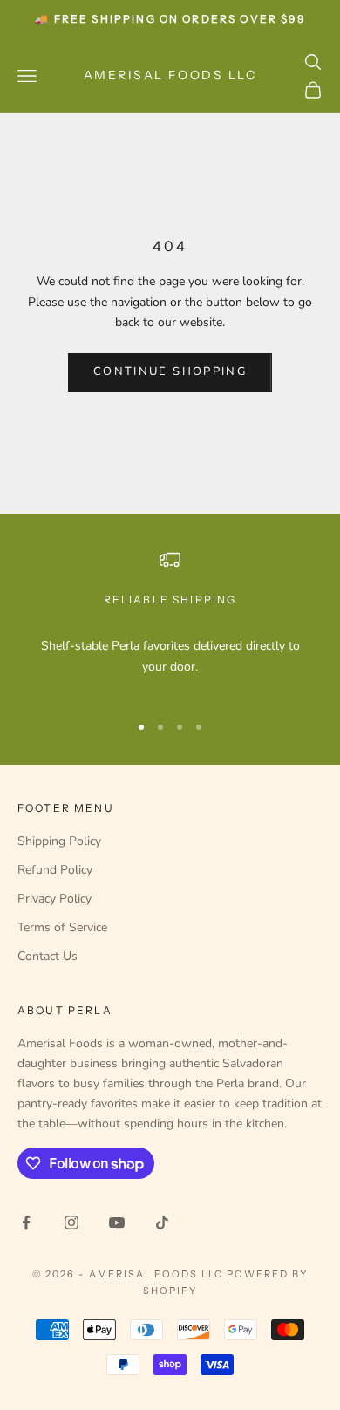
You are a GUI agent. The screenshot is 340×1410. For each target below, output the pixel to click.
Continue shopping (170, 371)
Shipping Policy (59, 841)
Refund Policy (54, 870)
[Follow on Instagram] (71, 1222)
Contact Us (47, 956)
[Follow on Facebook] (26, 1222)
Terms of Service (62, 927)
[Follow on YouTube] (117, 1222)
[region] (170, 623)
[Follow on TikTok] (162, 1222)
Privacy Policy (54, 898)
